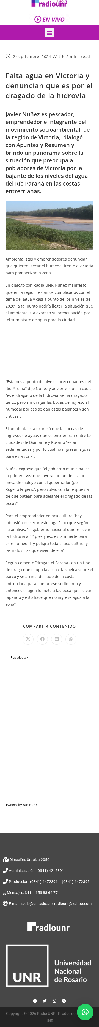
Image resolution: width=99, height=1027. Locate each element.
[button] (49, 32)
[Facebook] (35, 1000)
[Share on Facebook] (42, 639)
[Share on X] (28, 639)
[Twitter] (45, 1000)
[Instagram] (54, 1000)
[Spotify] (64, 1000)
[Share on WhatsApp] (70, 639)
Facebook (19, 657)
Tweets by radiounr (21, 804)
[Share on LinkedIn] (56, 639)
